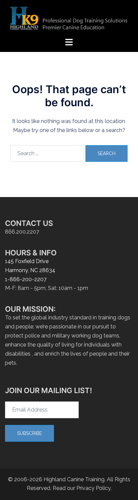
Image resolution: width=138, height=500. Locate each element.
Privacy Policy (93, 488)
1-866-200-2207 (26, 279)
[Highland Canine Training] (69, 18)
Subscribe (29, 433)
